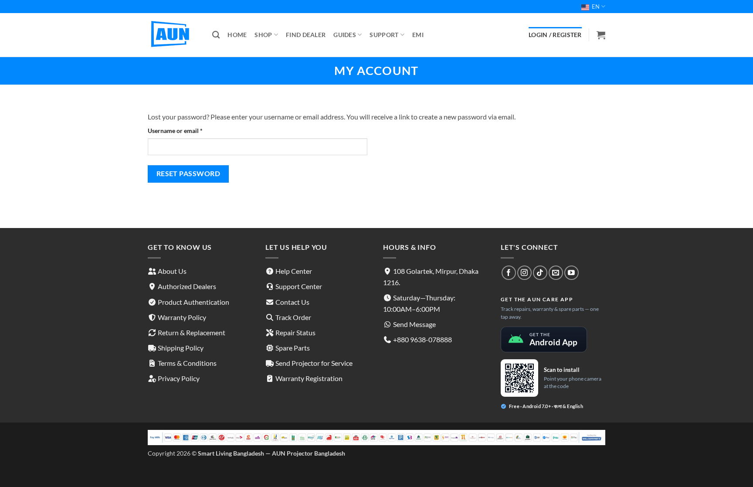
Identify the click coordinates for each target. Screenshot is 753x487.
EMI (418, 34)
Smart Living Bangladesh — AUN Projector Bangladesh (271, 453)
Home (237, 34)
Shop (263, 34)
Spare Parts (292, 348)
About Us (172, 271)
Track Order (293, 317)
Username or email (187, 130)
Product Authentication (193, 302)
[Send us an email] (556, 273)
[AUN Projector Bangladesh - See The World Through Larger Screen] (173, 35)
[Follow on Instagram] (524, 273)
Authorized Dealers (187, 286)
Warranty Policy (182, 317)
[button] (601, 34)
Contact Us (292, 302)
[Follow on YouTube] (571, 273)
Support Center (298, 286)
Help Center (293, 271)
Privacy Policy (179, 378)
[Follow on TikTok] (540, 273)
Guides (344, 34)
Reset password (188, 173)
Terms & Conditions (187, 363)
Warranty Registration (309, 378)
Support (384, 34)
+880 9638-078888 (422, 339)
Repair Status (295, 332)
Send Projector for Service (314, 363)
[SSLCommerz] (376, 436)
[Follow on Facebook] (509, 273)
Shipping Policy (181, 348)
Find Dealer (306, 34)
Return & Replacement (191, 332)
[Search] (216, 35)
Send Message (414, 324)
